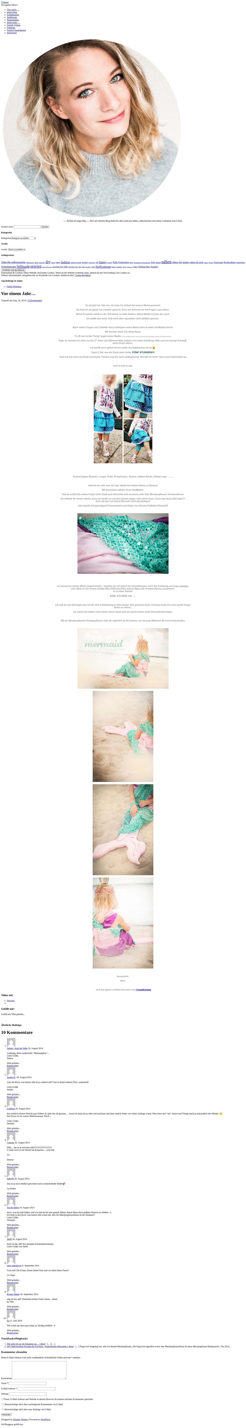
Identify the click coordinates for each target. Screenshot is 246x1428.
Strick (113, 267)
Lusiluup (11, 1108)
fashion (65, 262)
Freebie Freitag (13, 25)
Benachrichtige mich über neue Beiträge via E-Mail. (28, 1409)
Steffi (9, 1239)
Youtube (154, 266)
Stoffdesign (12, 17)
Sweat (124, 267)
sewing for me (74, 267)
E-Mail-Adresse (9, 1388)
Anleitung (30, 262)
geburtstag (91, 262)
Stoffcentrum (103, 266)
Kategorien (6, 238)
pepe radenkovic (14, 1265)
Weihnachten (144, 267)
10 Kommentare (34, 300)
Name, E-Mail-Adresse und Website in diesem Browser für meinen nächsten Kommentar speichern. (48, 1399)
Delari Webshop (14, 286)
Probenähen (230, 262)
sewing (36, 266)
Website (4, 1394)
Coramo (10, 1142)
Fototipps (11, 27)
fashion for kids (75, 263)
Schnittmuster (13, 15)
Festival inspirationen (16, 30)
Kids (115, 262)
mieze (158, 262)
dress (53, 262)
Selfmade (23, 266)
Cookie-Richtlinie (83, 275)
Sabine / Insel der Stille (17, 1048)
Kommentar (6, 1378)
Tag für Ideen (13, 1207)
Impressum (12, 33)
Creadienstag (143, 990)
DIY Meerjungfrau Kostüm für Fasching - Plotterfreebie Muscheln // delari (40, 1346)
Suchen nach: (7, 226)
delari (36, 263)
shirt (83, 267)
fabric (58, 262)
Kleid (131, 262)
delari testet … (13, 22)
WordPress (45, 1419)
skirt (93, 267)
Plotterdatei (218, 262)
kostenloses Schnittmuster (142, 262)
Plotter (211, 262)
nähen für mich (196, 262)
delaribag (42, 262)
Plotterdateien (13, 20)
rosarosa (240, 262)
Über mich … (13, 10)
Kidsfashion (123, 262)
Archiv (4, 249)
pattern (206, 262)
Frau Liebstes (181, 586)
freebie (85, 262)
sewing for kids (60, 266)
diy (48, 262)
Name (4, 1383)
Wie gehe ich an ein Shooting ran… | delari (26, 1344)
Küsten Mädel (13, 1294)
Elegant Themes (20, 1419)
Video (135, 267)
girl (97, 262)
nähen (166, 261)
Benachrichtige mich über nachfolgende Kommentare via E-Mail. (34, 1404)
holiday (109, 262)
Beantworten (12, 1065)
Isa (8, 1321)
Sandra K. (11, 1077)
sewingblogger (47, 267)
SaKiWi (10, 1178)
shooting (88, 267)
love (153, 262)
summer (119, 267)
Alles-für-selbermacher (13, 262)
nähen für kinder (180, 262)
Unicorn (129, 267)
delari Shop (12, 12)
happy (103, 262)
